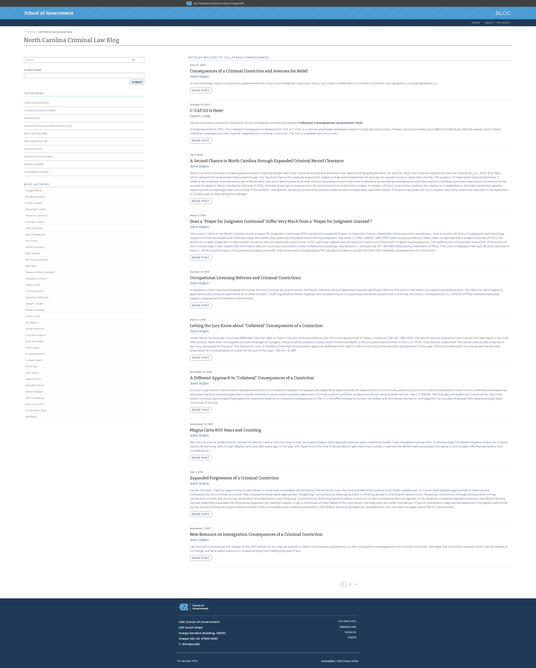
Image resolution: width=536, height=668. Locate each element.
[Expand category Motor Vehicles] (142, 133)
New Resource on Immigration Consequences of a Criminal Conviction (256, 534)
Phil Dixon (31, 241)
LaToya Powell (33, 360)
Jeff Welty (31, 416)
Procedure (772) (33, 149)
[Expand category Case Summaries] (142, 103)
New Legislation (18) (35, 141)
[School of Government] (193, 606)
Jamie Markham (34, 329)
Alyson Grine (32, 285)
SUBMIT (137, 82)
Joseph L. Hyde (34, 303)
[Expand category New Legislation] (142, 141)
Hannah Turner (34, 404)
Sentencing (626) (34, 164)
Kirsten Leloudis (34, 310)
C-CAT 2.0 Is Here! (206, 110)
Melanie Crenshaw (36, 215)
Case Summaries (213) (36, 102)
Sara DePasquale (35, 234)
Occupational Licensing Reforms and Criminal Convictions (245, 277)
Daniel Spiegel (34, 391)
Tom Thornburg (34, 398)
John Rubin (199, 77)
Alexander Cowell (35, 209)
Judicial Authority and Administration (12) (48, 126)
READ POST (200, 90)
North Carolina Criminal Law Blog (71, 40)
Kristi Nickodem (34, 341)
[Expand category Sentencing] (142, 164)
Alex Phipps (32, 347)
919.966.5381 (191, 644)
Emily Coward (33, 203)
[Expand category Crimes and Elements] (142, 110)
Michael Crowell (34, 222)
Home (31, 31)
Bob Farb (30, 266)
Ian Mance (31, 322)
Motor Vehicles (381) (35, 133)
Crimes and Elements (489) (39, 110)
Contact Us (350, 631)
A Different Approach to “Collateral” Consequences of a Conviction (252, 378)
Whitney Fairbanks (36, 259)
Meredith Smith (34, 385)
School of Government (48, 13)
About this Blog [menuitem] (497, 22)
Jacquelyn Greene (35, 278)
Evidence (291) (32, 118)
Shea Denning (34, 228)
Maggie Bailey (33, 190)
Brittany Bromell (35, 196)
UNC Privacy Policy (347, 661)
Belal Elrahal (32, 253)
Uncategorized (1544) (36, 172)
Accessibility (328, 661)
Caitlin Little (200, 116)
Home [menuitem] (476, 22)
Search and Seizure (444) (38, 156)
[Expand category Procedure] (142, 149)
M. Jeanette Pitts (35, 354)
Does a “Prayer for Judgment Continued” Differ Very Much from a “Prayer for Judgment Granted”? (281, 221)
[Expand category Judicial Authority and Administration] (142, 126)
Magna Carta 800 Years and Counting (225, 430)
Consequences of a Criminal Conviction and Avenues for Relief (249, 71)
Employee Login (348, 626)
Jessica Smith (33, 379)
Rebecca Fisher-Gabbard (40, 272)
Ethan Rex (31, 366)
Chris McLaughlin (35, 335)
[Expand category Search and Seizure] (142, 156)
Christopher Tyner (36, 410)
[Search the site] (132, 60)
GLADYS (352, 637)
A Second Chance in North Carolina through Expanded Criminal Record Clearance (267, 160)
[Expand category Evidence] (142, 118)
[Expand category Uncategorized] (142, 172)
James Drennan (34, 247)
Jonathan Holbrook (37, 297)
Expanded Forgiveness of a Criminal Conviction (234, 478)
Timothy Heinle (34, 291)
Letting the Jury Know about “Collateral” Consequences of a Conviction (256, 325)
